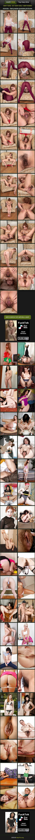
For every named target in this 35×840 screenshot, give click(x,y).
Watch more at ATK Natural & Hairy (17, 317)
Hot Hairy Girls (17, 6)
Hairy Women (27, 6)
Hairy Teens (7, 6)
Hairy (10, 2)
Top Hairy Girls (23, 2)
